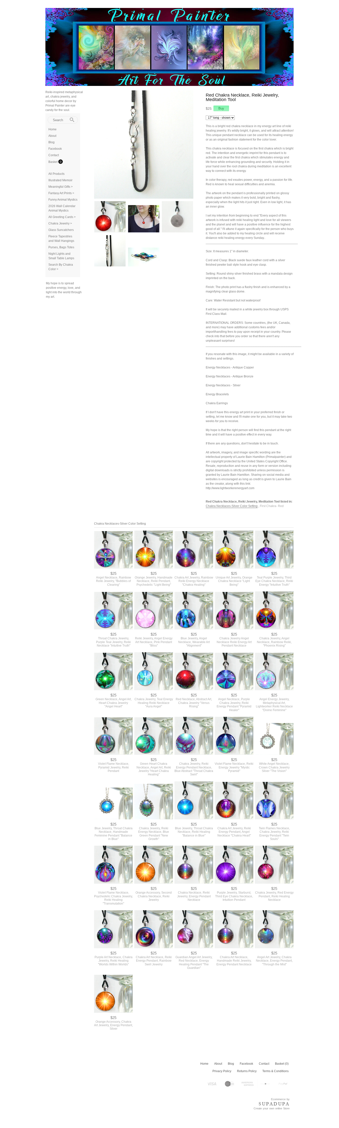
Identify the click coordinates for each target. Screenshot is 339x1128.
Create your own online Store (272, 1108)
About (52, 136)
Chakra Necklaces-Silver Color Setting (232, 506)
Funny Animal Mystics (62, 199)
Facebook (55, 148)
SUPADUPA (274, 1104)
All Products (56, 174)
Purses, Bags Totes (61, 247)
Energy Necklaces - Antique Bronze (229, 376)
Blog (51, 142)
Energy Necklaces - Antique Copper (230, 367)
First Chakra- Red (272, 506)
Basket (53, 162)
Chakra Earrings (217, 403)
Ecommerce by (280, 1099)
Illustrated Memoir (60, 180)
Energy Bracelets (217, 394)
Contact (53, 155)
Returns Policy (247, 1071)
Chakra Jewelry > (60, 223)
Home (52, 129)
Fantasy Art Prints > (61, 193)
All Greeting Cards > (62, 217)
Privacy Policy (221, 1071)
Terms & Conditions (275, 1071)
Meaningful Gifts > (60, 186)
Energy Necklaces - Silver (223, 385)
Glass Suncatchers (61, 230)
